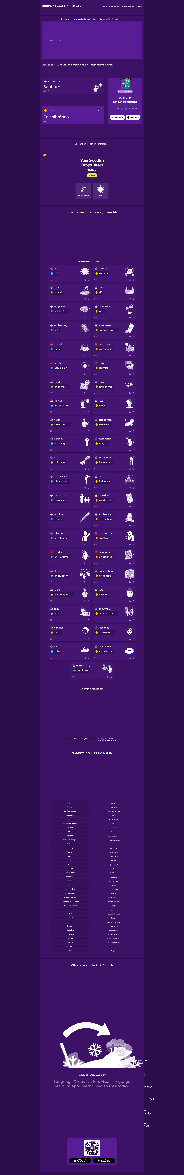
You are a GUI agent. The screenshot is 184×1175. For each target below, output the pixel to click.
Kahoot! (124, 6)
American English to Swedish (84, 19)
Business (131, 6)
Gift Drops (139, 6)
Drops (105, 6)
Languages (112, 6)
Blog (118, 6)
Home (66, 19)
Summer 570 (105, 19)
